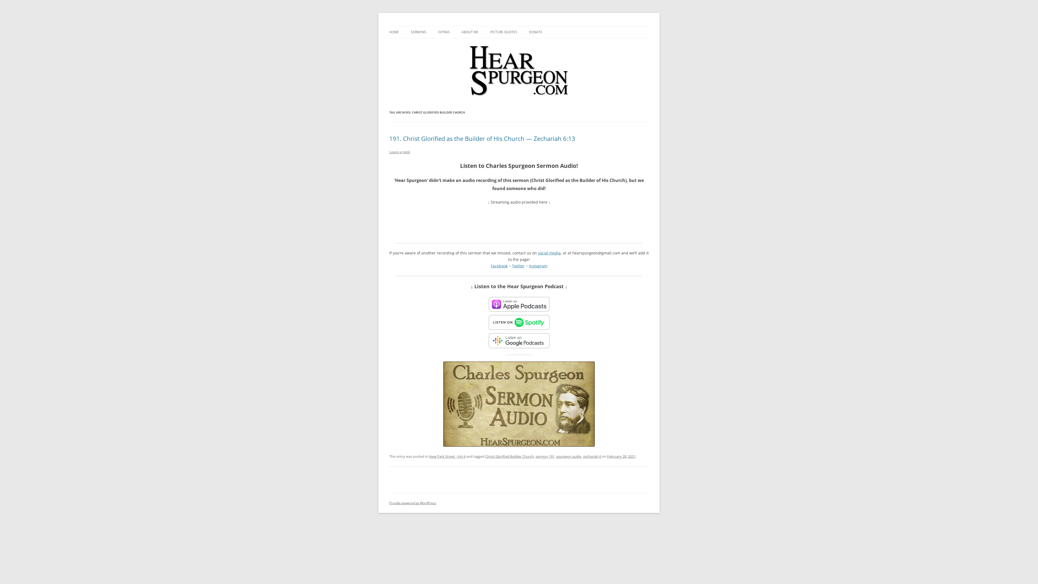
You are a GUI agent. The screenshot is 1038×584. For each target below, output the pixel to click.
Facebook (499, 265)
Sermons (418, 32)
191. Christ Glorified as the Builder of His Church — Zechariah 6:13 (482, 138)
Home (394, 32)
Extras (444, 32)
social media (549, 253)
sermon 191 (544, 456)
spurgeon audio (568, 456)
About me (470, 32)
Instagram (538, 265)
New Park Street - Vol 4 (447, 456)
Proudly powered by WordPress (412, 503)
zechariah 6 (592, 456)
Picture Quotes (503, 32)
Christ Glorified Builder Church (509, 456)
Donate (535, 32)
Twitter (518, 265)
